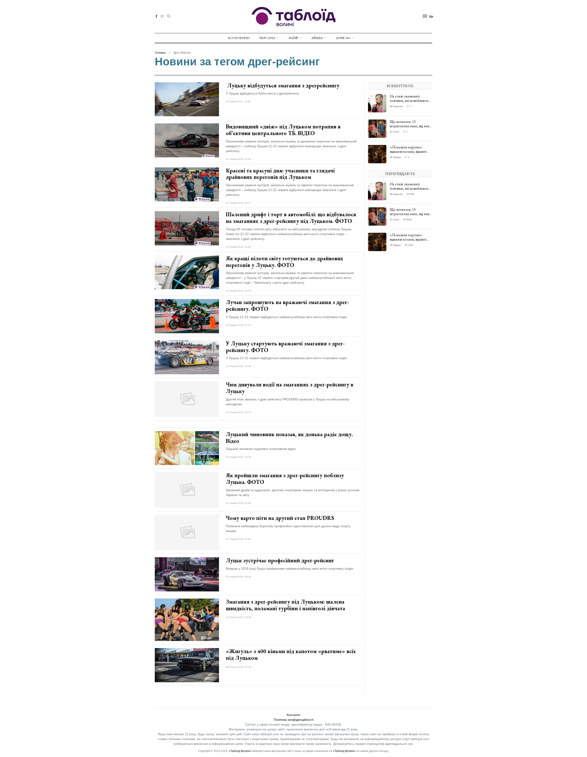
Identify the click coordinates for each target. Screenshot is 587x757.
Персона (267, 38)
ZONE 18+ (343, 38)
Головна (160, 52)
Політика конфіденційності (293, 719)
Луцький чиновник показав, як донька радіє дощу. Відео (289, 437)
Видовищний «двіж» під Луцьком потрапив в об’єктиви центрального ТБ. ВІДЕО (283, 130)
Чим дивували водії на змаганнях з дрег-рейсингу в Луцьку (289, 388)
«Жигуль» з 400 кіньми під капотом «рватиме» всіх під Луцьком (291, 654)
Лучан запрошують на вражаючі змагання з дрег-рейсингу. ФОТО (287, 305)
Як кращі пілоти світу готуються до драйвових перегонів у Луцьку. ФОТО (284, 262)
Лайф (293, 38)
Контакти (293, 715)
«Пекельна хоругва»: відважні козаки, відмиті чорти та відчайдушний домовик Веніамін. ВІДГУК (410, 154)
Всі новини (238, 38)
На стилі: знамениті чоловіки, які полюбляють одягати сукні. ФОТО (409, 100)
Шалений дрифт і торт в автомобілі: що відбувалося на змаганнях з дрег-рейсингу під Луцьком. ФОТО (291, 218)
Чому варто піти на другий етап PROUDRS (280, 517)
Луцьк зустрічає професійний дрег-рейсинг (280, 560)
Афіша (317, 38)
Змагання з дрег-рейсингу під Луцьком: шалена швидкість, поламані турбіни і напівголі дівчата (285, 605)
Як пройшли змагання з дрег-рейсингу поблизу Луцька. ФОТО (285, 478)
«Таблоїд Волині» (240, 751)
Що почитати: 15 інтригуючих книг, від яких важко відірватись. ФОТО (410, 126)
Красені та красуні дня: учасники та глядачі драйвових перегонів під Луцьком (280, 174)
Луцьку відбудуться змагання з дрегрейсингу (282, 85)
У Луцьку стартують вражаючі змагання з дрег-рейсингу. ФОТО (285, 347)
